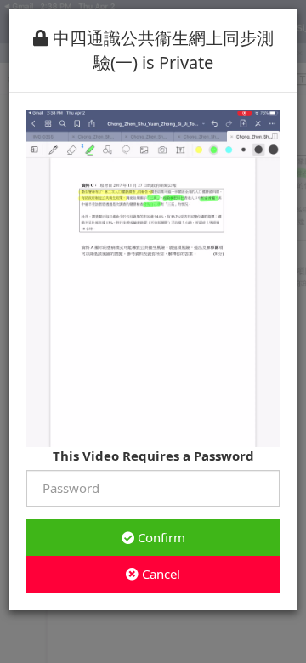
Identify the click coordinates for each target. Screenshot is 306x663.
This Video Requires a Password (153, 455)
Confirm (159, 537)
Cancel (159, 573)
